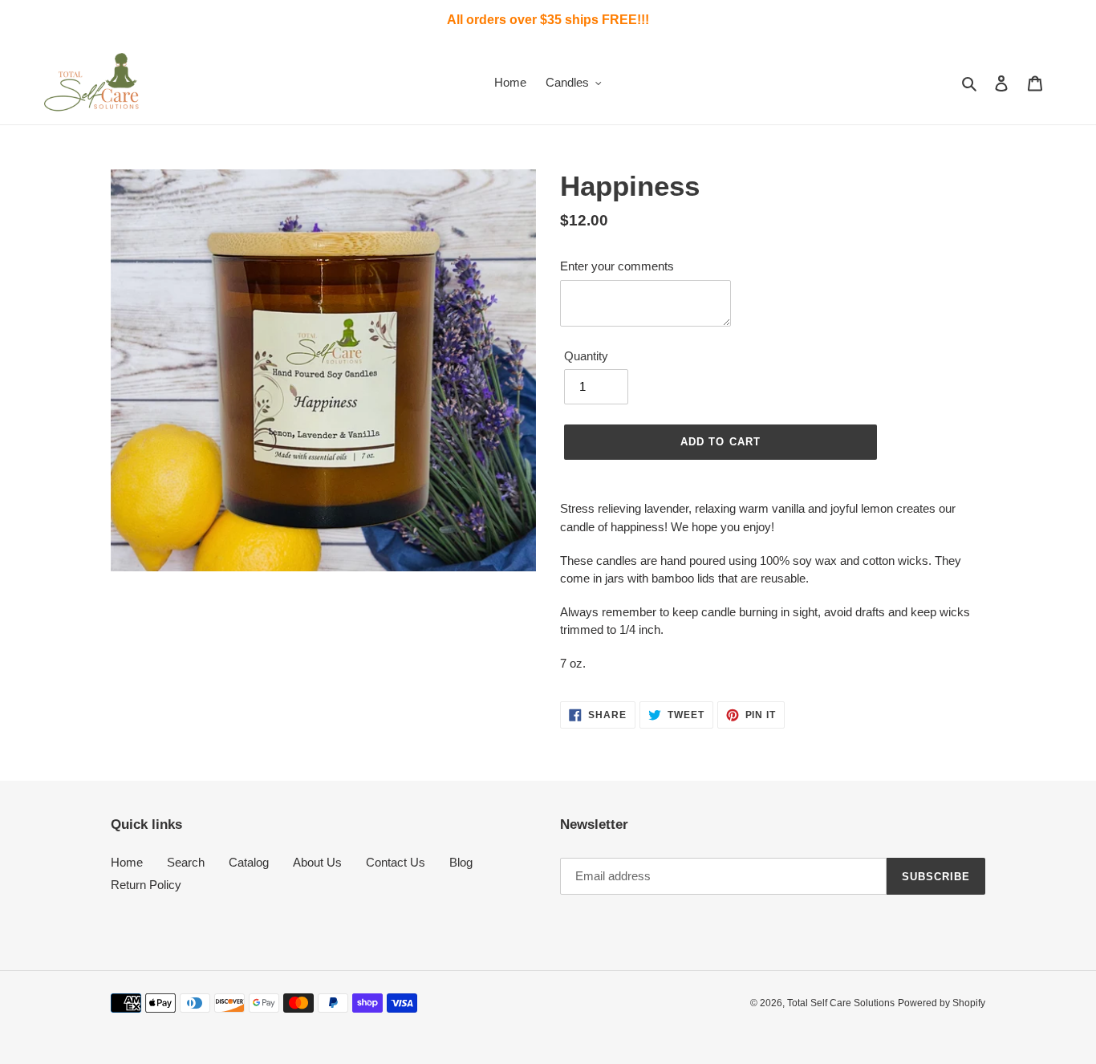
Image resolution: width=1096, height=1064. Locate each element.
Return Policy (146, 884)
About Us (317, 862)
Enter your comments (617, 266)
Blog (461, 862)
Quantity (586, 356)
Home (127, 862)
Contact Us (395, 862)
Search (186, 862)
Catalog (249, 862)
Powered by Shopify (941, 1003)
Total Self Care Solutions (841, 1003)
